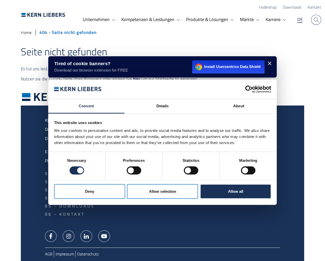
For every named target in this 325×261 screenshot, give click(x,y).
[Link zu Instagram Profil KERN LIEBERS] (68, 236)
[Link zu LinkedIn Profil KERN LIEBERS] (86, 236)
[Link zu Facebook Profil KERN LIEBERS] (51, 236)
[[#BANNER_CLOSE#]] (270, 63)
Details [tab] (162, 106)
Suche (316, 20)
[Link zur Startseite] (43, 14)
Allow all (235, 191)
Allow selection (162, 191)
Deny (89, 191)
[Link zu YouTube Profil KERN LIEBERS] (104, 236)
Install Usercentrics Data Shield (232, 66)
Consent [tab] (86, 106)
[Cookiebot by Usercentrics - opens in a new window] (249, 89)
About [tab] (238, 106)
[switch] (134, 170)
